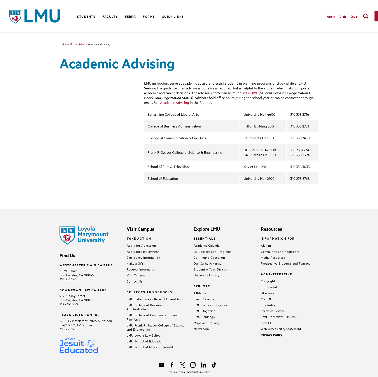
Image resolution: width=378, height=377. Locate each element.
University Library (206, 275)
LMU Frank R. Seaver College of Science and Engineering (155, 327)
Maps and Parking (207, 323)
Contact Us (135, 281)
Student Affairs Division (211, 269)
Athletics (200, 293)
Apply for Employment (143, 251)
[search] (365, 16)
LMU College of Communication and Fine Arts (153, 317)
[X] (182, 365)
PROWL (252, 92)
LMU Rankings (204, 316)
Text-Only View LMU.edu (279, 316)
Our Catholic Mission (208, 263)
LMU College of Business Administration (145, 307)
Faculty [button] (110, 16)
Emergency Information (143, 257)
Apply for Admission (141, 245)
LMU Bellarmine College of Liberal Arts (155, 299)
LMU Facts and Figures (210, 305)
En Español (269, 287)
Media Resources (273, 257)
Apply (331, 16)
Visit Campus (136, 275)
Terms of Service (273, 311)
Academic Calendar (207, 245)
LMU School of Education (145, 341)
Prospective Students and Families (285, 263)
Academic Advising (174, 102)
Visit (343, 16)
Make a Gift (135, 263)
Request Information (141, 269)
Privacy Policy (271, 335)
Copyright (268, 281)
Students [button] (86, 16)
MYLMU (267, 299)
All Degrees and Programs (212, 251)
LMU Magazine (204, 311)
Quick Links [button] (173, 16)
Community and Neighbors (280, 251)
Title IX (266, 323)
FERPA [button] (130, 16)
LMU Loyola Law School (144, 335)
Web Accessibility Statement (281, 328)
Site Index (268, 305)
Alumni (266, 245)
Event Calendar (204, 299)
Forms (149, 16)
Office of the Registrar (73, 44)
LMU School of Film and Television (152, 347)
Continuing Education (209, 257)
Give (354, 16)
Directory (267, 293)
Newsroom (201, 328)
